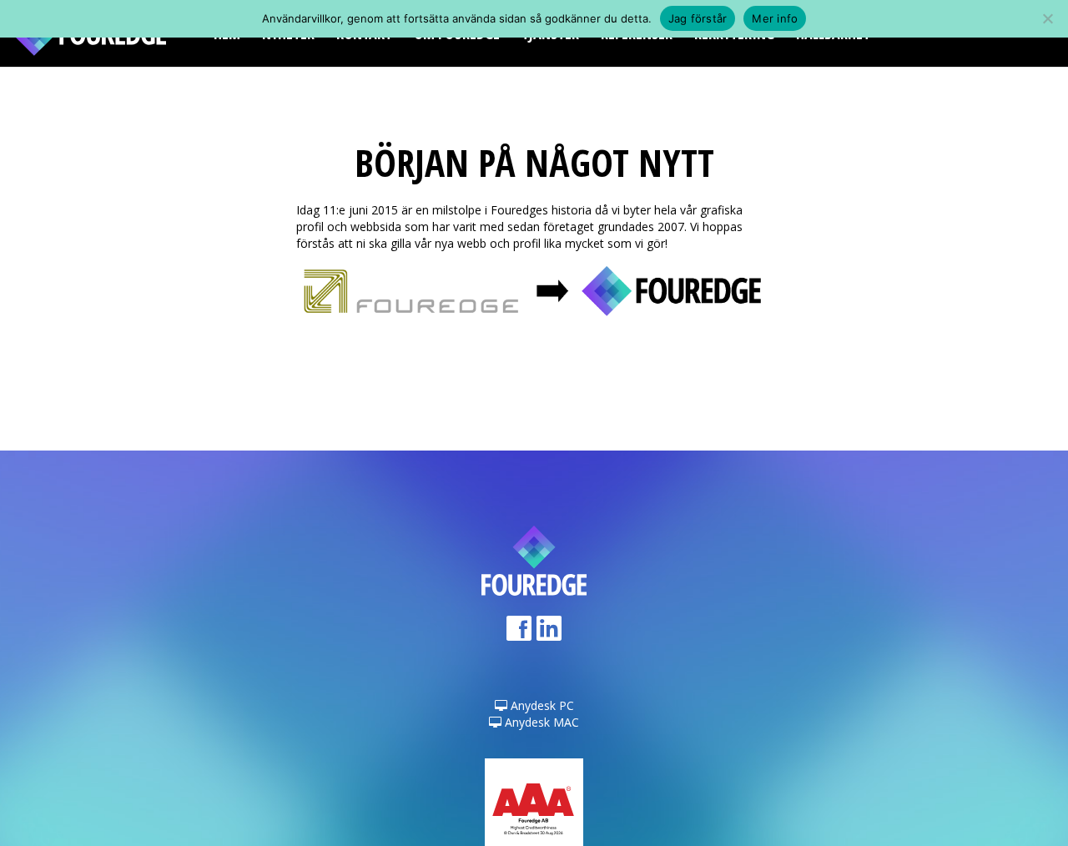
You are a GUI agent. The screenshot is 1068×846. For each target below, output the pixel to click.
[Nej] (1047, 18)
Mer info (775, 18)
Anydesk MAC (540, 722)
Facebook (519, 633)
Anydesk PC (540, 705)
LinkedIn (549, 633)
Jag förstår (698, 18)
